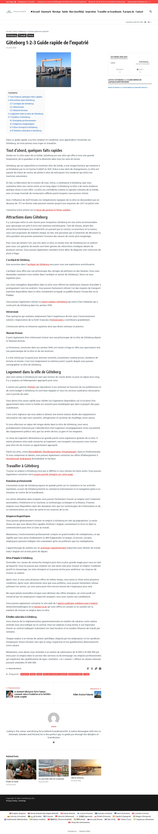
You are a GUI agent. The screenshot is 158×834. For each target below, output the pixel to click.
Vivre (15, 31)
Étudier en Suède (12, 782)
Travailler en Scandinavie (109, 11)
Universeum (57, 320)
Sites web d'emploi (75, 674)
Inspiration (90, 11)
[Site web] (53, 742)
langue (32, 674)
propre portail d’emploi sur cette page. (53, 474)
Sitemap (22, 801)
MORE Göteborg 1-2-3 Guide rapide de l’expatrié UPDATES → (128, 87)
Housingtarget (69, 451)
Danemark (46, 11)
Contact (139, 11)
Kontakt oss (72, 831)
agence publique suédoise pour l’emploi (77, 603)
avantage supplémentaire (53, 548)
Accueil (9, 31)
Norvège (56, 11)
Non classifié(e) (76, 11)
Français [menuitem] (49, 816)
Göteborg (12, 35)
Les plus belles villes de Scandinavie (51, 779)
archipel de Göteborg (38, 264)
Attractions (25, 674)
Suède (65, 11)
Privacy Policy (11, 801)
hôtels (32, 387)
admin (53, 726)
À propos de (128, 11)
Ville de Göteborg (77, 778)
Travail (22, 35)
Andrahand (25, 458)
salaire (39, 674)
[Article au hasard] (145, 22)
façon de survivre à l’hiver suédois (53, 210)
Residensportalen (52, 451)
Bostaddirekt (35, 451)
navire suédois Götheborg (54, 301)
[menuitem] (17, 813)
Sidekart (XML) (84, 831)
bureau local (40, 606)
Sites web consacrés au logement (55, 674)
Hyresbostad (12, 458)
